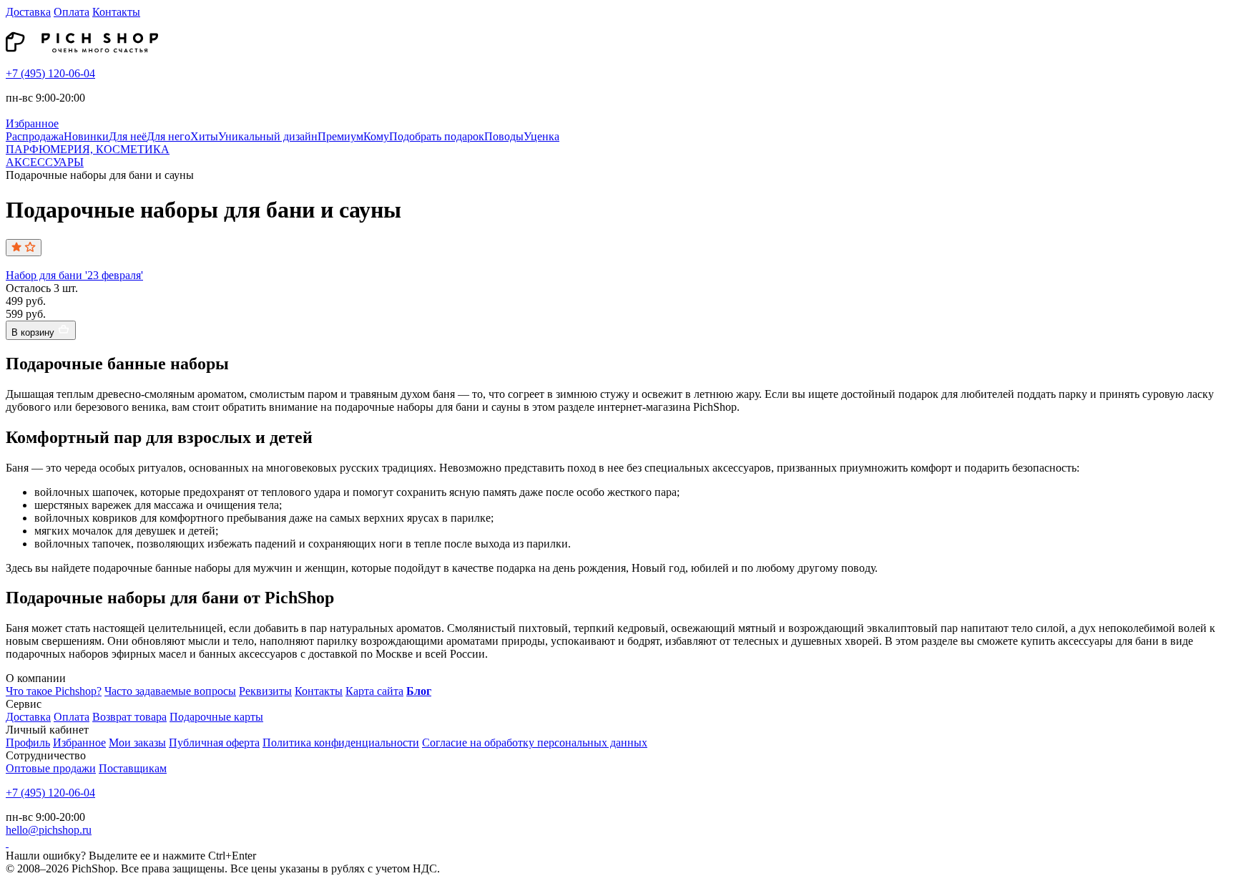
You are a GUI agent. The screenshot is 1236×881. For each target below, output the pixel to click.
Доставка (28, 12)
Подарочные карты (216, 717)
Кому (376, 136)
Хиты (204, 136)
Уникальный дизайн (268, 136)
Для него (168, 136)
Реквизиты (265, 691)
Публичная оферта (214, 742)
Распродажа (35, 136)
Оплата (71, 12)
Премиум (340, 136)
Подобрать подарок (436, 136)
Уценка (541, 136)
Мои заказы (137, 742)
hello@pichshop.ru (49, 830)
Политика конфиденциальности (341, 742)
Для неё (128, 136)
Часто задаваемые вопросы (170, 691)
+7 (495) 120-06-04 (50, 73)
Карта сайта (374, 691)
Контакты (116, 12)
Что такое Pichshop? (54, 691)
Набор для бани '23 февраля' (74, 275)
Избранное (79, 742)
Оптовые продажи (51, 768)
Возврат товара (129, 717)
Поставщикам (133, 768)
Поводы (504, 136)
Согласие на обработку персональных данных (534, 742)
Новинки (86, 136)
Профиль (28, 742)
